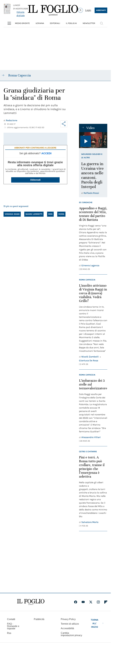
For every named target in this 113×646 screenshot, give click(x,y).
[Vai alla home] (53, 10)
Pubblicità (39, 619)
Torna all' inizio (94, 623)
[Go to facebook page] (75, 602)
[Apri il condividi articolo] (63, 123)
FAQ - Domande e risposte (13, 626)
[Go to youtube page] (83, 602)
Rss (9, 633)
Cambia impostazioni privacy (71, 634)
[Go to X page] (90, 602)
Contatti (11, 619)
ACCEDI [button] (46, 153)
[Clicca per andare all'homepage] (31, 602)
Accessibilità (67, 628)
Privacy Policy (68, 619)
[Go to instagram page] (98, 602)
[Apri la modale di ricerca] (101, 23)
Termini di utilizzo (70, 624)
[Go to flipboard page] (105, 602)
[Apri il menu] (9, 23)
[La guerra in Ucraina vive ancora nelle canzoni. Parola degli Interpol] (93, 140)
